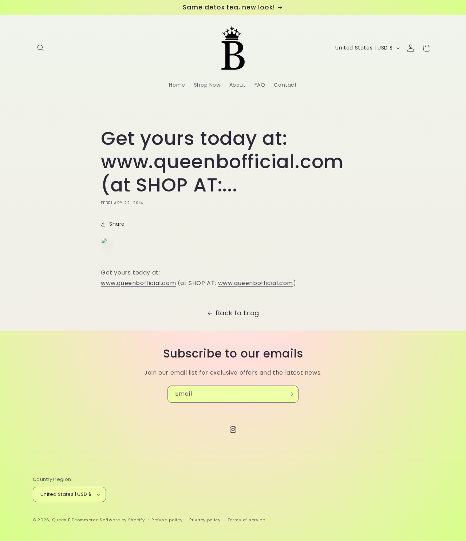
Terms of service (246, 520)
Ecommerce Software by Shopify (108, 520)
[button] (41, 48)
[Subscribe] (290, 394)
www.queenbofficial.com (138, 283)
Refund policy (166, 520)
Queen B (61, 520)
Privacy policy (205, 520)
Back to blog (237, 312)
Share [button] (117, 224)
